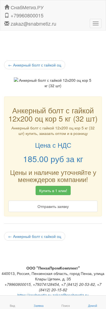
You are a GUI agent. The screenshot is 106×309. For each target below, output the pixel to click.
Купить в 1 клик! (53, 190)
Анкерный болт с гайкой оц (34, 65)
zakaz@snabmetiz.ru (32, 22)
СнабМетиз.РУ (26, 6)
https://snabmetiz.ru (34, 295)
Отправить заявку (53, 206)
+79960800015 (26, 14)
